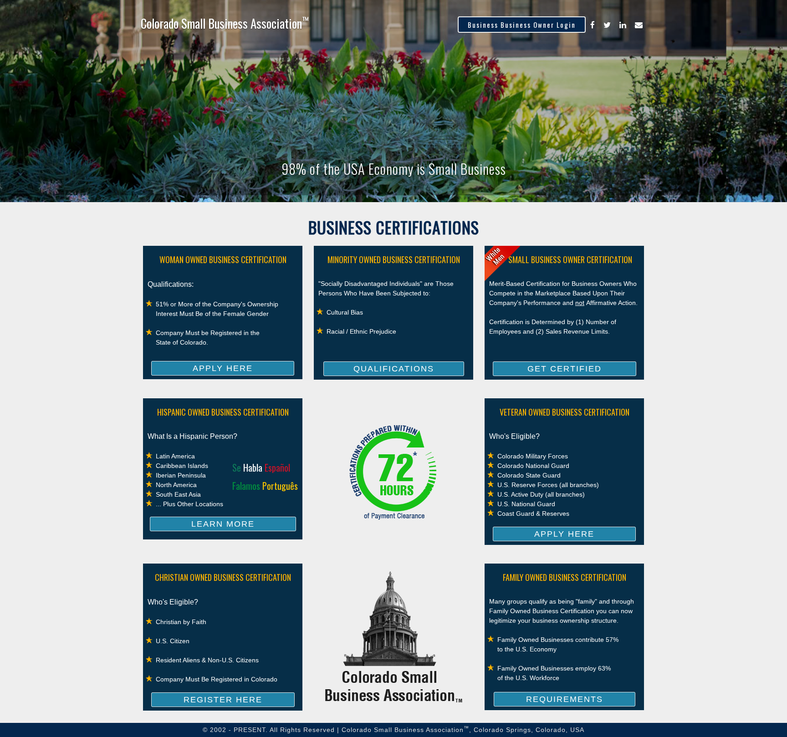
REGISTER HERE (223, 699)
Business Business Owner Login (522, 25)
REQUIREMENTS (564, 699)
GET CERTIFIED (564, 368)
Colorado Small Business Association (225, 23)
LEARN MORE (223, 524)
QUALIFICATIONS (393, 368)
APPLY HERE (223, 368)
